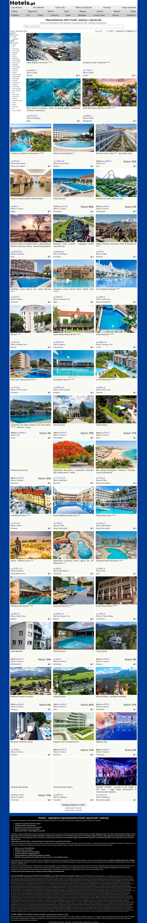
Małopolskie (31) (31, 894)
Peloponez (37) (123, 891)
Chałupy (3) (74, 911)
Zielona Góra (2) (107, 911)
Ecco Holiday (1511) (90, 917)
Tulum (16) (127, 898)
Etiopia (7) (89, 905)
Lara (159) (48, 883)
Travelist (15, 15)
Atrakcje (107, 7)
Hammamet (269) (40, 882)
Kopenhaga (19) (16, 898)
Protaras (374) (46, 880)
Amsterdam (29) (53, 894)
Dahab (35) (79, 893)
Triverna (54, 15)
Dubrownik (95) (16, 886)
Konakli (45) (76, 890)
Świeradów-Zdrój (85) (89, 886)
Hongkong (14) (88, 900)
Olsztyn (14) (82, 900)
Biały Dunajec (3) (87, 911)
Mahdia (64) (101, 887)
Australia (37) (22, 893)
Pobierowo (100, 754)
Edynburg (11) (68, 903)
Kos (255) (54, 882)
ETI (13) (24, 920)
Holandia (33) (103, 893)
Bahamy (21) (84, 897)
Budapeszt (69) (57, 887)
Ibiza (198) (99, 882)
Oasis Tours (15, 63)
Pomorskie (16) (16, 900)
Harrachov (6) (27, 907)
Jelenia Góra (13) (40, 901)
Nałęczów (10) (112, 903)
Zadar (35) (34, 893)
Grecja (85, 75)
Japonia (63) (119, 887)
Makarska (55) (75, 889)
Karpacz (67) (72, 887)
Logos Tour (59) (95, 918)
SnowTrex (15, 106)
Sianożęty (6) (123, 905)
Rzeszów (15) (41, 900)
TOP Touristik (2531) (39, 917)
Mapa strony (87, 922)
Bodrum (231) (79, 882)
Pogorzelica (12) (94, 901)
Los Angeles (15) (48, 900)
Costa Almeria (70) (49, 887)
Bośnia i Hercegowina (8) (18, 905)
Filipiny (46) (59, 890)
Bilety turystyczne (84, 7)
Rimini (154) (75, 883)
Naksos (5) (14, 908)
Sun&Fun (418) (18, 918)
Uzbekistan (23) (85, 896)
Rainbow (82, 15)
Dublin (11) (74, 903)
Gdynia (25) (39, 896)
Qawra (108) (72, 885)
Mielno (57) (59, 889)
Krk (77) (28, 887)
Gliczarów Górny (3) (45, 911)
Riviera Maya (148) (102, 883)
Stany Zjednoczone (17, 573)
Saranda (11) (28, 903)
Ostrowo (13, 754)
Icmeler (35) (67, 893)
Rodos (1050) (93, 878)
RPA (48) (30, 890)
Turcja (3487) (55, 876)
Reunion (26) (94, 894)
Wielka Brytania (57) (51, 889)
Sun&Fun (15, 85)
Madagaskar (87, 121)
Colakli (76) (33, 887)
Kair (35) (61, 893)
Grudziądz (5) (43, 908)
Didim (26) (117, 894)
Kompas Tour (16, 83)
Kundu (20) (95, 897)
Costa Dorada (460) (123, 879)
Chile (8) (127, 904)
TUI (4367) (27, 914)
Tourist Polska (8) (32, 920)
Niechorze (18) (35, 898)
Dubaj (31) (46, 894)
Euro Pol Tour (16, 91)
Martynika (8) (94, 904)
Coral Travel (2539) (27, 917)
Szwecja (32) (110, 893)
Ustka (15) (34, 900)
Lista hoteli (75, 922)
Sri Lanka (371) (53, 880)
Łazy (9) (23, 904)
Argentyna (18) (74, 898)
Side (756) (115, 878)
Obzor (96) (104, 885)
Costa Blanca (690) (18, 879)
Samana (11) (34, 903)
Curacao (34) (97, 893)
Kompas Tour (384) (28, 918)
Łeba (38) (104, 891)
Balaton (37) (16, 893)
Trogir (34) (85, 893)
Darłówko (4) (46, 910)
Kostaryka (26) (111, 894)
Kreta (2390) (108, 876)
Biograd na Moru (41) (33, 891)
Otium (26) (124, 918)
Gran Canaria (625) (46, 879)
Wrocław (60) (16, 889)
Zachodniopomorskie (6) (108, 905)
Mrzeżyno (57, 754)
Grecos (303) (38, 918)
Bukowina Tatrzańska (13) (60, 901)
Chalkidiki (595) (80, 879)
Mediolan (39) (87, 891)
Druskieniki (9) (70, 904)
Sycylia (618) (55, 879)
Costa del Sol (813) (108, 878)
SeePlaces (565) (62, 914)
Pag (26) (99, 894)
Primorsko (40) (47, 891)
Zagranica (15, 39)
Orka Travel (15, 87)
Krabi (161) (43, 883)
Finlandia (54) (89, 889)
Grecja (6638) (17, 875)
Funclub (14, 99)
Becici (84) (109, 886)
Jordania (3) (33, 911)
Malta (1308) (55, 878)
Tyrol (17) (81, 898)
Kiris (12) (107, 901)
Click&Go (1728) (79, 917)
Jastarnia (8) (106, 904)
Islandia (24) (78, 896)
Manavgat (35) (40, 893)
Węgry (12, 211)
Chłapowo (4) (52, 910)
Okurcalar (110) (58, 885)
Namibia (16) (29, 900)
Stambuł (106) (79, 885)
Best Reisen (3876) (16, 917)
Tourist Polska (16, 110)
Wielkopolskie (15, 664)
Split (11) (15, 903)
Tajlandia (99, 392)
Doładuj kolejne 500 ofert (73, 808)
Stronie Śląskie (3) (100, 910)
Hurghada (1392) (48, 878)
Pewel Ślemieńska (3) (120, 910)
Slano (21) (64, 897)
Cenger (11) (86, 903)
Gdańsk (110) (66, 885)
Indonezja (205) (93, 882)
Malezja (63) (107, 887)
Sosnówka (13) (101, 900)
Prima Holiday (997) (110, 917)
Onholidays (15, 79)
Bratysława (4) (63, 910)
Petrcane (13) (115, 900)
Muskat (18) (42, 898)
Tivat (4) (76, 908)
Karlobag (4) (33, 910)
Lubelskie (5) (26, 908)
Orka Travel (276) (47, 918)
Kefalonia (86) (80, 886)
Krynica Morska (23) (107, 896)
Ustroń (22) (15, 897)
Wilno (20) (89, 897)
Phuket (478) (116, 879)
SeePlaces (131, 15)
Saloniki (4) (89, 908)
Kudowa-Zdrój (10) (120, 903)
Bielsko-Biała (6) (57, 907)
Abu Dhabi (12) (120, 901)
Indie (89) (46, 886)
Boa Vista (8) (28, 905)
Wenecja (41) (128, 890)
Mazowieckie (58, 347)
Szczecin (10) (106, 903)
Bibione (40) (68, 891)
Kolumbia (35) (55, 893)
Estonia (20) (101, 897)
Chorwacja (57, 211)
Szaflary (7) (51, 905)
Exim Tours (15, 49)
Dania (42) (121, 890)
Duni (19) (23, 898)
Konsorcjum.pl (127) (59, 918)
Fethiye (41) (24, 891)
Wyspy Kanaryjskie (17, 166)
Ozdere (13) (121, 900)
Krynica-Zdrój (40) (60, 891)
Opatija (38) (109, 891)
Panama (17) (99, 898)
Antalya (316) (113, 880)
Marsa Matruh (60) (24, 889)
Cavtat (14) (95, 900)
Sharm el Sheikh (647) (37, 879)
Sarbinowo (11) (21, 903)
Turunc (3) (92, 910)
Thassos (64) (95, 887)
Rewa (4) (98, 908)
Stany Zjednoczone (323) (90, 880)
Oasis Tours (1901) (69, 917)
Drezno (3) (62, 911)
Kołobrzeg (57, 664)
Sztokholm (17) (87, 898)
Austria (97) (99, 885)
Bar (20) (106, 897)
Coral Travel (99, 15)
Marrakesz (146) (111, 883)
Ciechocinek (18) (67, 898)
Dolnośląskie (58, 438)
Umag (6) (117, 905)
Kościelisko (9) (49, 904)
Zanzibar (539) (95, 879)
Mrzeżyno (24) (71, 896)
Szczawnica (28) (61, 894)
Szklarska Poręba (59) (34, 889)
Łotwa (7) (46, 905)
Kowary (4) (14, 910)
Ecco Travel (15, 95)
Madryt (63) (113, 887)
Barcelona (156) (68, 883)
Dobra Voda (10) (17, 904)
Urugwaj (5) (91, 907)
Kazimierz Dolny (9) (58, 904)
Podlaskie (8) (87, 904)
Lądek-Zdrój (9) (42, 904)
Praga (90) (34, 886)
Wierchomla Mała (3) (85, 910)
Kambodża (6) (15, 907)
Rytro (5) (102, 907)
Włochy (29, 75)
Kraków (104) (86, 885)
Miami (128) (18, 885)
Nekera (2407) (50, 917)
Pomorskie (14, 800)
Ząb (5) (86, 907)
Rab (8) (82, 904)
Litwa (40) (53, 891)
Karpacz (99, 664)
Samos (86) (74, 886)
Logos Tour (15, 97)
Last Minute (16, 7)
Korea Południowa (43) (113, 890)
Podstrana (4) (121, 908)
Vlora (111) (45, 885)
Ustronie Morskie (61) (128, 887)
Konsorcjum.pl (16, 89)
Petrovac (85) (98, 886)
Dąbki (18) (60, 898)
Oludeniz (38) (116, 891)
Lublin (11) (48, 903)
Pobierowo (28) (68, 894)
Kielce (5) (31, 908)
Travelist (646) (50, 914)
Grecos (115, 15)
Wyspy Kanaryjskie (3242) (69, 876)
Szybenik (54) (83, 889)
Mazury (82, 11)
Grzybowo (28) (86, 894)
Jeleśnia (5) (37, 908)
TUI (28, 15)
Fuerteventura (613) (63, 879)
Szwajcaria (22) (22, 897)
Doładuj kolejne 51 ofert (73, 804)
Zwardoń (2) (100, 911)
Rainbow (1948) (58, 917)
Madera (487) (109, 879)
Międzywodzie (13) (17, 901)
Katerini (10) (128, 903)
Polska (14, 37)
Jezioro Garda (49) (24, 890)
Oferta (29, 73)
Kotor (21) (70, 897)
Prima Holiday (16, 75)
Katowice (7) (84, 905)
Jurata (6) (21, 907)
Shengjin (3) (107, 910)
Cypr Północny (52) (122, 889)
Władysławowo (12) (71, 901)
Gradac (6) (33, 907)
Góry (55, 709)
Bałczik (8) (33, 905)
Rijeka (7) (62, 905)
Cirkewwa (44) (97, 890)
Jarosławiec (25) (32, 896)
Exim (68, 15)
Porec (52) (104, 889)
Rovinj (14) (76, 900)
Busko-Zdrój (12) (113, 901)
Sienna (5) (96, 907)
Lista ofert (68, 922)
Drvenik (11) (80, 903)
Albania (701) (127, 878)
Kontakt (61, 922)
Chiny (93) (23, 886)
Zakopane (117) (32, 885)
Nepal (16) (23, 900)
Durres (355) (60, 880)
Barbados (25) (45, 896)
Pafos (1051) (87, 878)
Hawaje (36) (29, 893)
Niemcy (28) (75, 894)
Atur (13, 93)
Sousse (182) (17, 883)
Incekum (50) (16, 890)
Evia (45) (81, 890)
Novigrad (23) (99, 896)
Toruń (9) (27, 904)
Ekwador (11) (62, 903)
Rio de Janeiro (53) (97, 889)
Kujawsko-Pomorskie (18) (52, 898)
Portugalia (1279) (62, 878)
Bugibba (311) (120, 880)
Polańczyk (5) (115, 907)
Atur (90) (77, 918)
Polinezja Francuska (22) (46, 897)
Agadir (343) (75, 880)
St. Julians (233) (71, 882)
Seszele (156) (60, 883)
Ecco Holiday (16, 67)
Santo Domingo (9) (34, 904)
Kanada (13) (33, 901)
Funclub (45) (104, 918)
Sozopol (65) (89, 887)
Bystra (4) (58, 910)
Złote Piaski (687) (27, 879)
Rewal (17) (93, 898)
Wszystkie (15, 35)
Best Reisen (15, 59)
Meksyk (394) (25, 880)
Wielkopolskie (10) (98, 903)
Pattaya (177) (23, 883)
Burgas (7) (94, 905)
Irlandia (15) (55, 900)
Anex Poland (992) (122, 917)
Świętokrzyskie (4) (62, 908)
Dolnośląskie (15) (63, 900)
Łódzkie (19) (111, 897)
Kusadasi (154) (81, 883)
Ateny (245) (64, 882)
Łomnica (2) (94, 911)
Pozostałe (57, 257)
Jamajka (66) (82, 887)
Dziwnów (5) (49, 908)
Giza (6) (38, 907)
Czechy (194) (105, 882)
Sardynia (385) (39, 880)
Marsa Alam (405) (18, 880)
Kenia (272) (16, 882)
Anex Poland (16, 77)
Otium (14, 102)
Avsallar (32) (16, 894)
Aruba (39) (99, 891)
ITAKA (40, 15)
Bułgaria (56, 166)
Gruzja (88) (63, 886)
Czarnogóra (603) (72, 879)
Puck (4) (103, 908)
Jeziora (100, 11)
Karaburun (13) (25, 901)
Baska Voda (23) (126, 896)
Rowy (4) (94, 908)
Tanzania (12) (79, 901)
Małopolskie (100, 211)
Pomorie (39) (74, 891)
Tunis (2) (114, 911)
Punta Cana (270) (23, 882)
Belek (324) (81, 880)
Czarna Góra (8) (120, 904)
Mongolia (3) (15, 911)
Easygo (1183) (100, 917)
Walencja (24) (58, 896)
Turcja (98, 347)
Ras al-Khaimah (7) (69, 905)
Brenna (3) (80, 911)
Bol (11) (91, 903)
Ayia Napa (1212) (71, 878)
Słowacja (99, 257)
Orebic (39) (80, 891)
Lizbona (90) (41, 886)
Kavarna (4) (27, 910)
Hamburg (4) (39, 910)
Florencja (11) (55, 903)
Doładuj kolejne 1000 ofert (73, 810)
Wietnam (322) (106, 880)
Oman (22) (59, 897)
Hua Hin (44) (91, 890)
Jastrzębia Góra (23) (117, 896)
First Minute (38, 7)
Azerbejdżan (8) (40, 905)
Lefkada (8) (100, 904)
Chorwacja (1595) (28, 878)
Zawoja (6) (100, 905)
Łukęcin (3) (77, 910)
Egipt (28, 121)
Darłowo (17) (121, 898)
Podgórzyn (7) (77, 905)
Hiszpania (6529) (30, 876)
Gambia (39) (93, 891)
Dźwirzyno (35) (73, 893)
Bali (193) (111, 882)
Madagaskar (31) (39, 894)
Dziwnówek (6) (49, 907)
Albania (13, 347)
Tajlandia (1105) (79, 878)
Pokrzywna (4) (114, 908)
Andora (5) (55, 908)
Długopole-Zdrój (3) (55, 911)
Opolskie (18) (29, 898)
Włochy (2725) (92, 876)
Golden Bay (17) (114, 898)
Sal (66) (77, 887)
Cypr (98, 166)
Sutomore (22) (29, 897)
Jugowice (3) (27, 911)
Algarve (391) (32, 880)
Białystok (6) (64, 907)
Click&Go (15, 65)
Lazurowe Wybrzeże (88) (54, 886)
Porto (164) (37, 883)
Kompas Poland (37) (114, 918)
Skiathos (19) (117, 897)
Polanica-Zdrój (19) (125, 897)
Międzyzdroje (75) (40, 887)
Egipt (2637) (101, 876)
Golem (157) (54, 883)
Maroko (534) (102, 879)
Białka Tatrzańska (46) (67, 890)
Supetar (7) (57, 905)
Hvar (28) (81, 894)
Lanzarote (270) (32, 882)
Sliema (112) (40, 885)
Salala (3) (112, 910)
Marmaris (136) (125, 883)
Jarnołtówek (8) (112, 904)
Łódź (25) (123, 894)
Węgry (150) (95, 883)
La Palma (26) (104, 894)
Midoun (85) (104, 886)
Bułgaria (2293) (116, 876)
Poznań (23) (92, 896)
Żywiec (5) (82, 907)
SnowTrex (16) (17, 920)
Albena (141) (118, 883)
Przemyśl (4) (108, 908)
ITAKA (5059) (16, 914)
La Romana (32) (122, 893)
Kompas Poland (17, 101)
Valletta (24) (65, 896)
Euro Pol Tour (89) (85, 918)
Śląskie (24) (52, 896)
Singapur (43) (105, 890)
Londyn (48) (53, 890)
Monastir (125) (25, 885)
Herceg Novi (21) (77, 897)
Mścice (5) (20, 908)
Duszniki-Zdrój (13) (48, 901)
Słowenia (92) (29, 886)
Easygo (14, 73)
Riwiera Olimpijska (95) (112, 885)
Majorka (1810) (124, 876)
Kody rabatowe (129, 7)
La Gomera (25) (24, 896)
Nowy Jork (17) (106, 898)
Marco (14, 104)
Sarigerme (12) (86, 901)
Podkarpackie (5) (122, 907)
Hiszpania (14, 302)
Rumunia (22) (36, 897)
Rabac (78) (23, 887)
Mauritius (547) (87, 879)
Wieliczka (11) (128, 901)
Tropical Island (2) (120, 911)
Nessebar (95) (122, 885)
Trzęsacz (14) (70, 900)
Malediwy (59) (43, 889)
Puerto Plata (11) (42, 903)
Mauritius (56, 483)
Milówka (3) (21, 911)
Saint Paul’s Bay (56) (67, 889)
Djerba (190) (124, 882)
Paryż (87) (68, 886)
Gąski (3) (39, 911)
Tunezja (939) (100, 878)
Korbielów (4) (21, 910)
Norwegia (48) (46, 890)
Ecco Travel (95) (69, 918)
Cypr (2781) (84, 876)
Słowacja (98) (92, 885)
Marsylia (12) (101, 901)
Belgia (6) (70, 907)
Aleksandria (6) (75, 907)
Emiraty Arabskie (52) (112, 889)
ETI (13, 108)
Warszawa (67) (65, 887)
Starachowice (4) (82, 908)
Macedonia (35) (48, 893)
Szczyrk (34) (91, 893)
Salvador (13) (108, 900)
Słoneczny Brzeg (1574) (37, 878)
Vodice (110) (52, 885)
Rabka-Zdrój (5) (107, 907)
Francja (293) (127, 880)
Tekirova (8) (77, 904)
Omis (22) (54, 897)
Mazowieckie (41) (17, 891)
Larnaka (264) (48, 882)
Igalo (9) (65, 904)
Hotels (12, 31)
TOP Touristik (16, 61)
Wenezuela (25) (16, 896)
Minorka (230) (85, 882)
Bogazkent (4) (71, 910)
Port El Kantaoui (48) (38, 890)
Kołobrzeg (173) (30, 883)
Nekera (14, 57)
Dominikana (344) (68, 880)
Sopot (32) (116, 893)
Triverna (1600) (38, 914)
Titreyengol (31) (23, 894)
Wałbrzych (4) (70, 908)
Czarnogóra (100, 619)
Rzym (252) (59, 882)
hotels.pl (55, 922)
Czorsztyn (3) (69, 911)
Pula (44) (86, 890)
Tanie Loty (60, 7)
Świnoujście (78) (17, 887)
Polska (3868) (44, 876)
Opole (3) (128, 910)
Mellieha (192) (117, 882)
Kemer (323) (99, 880)
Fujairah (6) (43, 907)
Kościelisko (100, 709)
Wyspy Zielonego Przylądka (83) (120, 886)
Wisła (98, 438)
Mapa (133, 11)
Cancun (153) (88, 883)
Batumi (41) (41, 891)
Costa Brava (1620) (18, 878)
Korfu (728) (120, 878)
